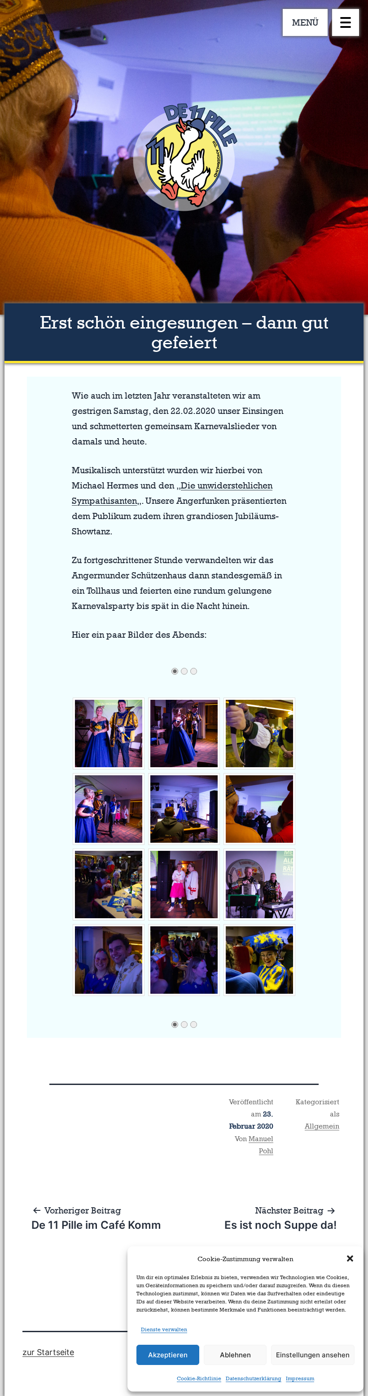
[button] (350, 1258)
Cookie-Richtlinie (199, 1378)
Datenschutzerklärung (253, 1378)
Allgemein (322, 1126)
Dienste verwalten (164, 1329)
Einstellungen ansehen (313, 1355)
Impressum (300, 1378)
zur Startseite (48, 1352)
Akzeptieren (168, 1355)
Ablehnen (235, 1355)
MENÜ (305, 22)
